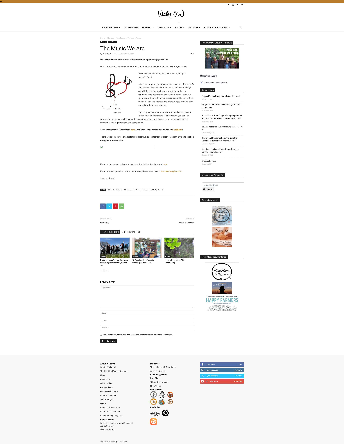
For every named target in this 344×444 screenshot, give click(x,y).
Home (102, 38)
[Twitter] (237, 5)
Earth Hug (104, 222)
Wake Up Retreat (157, 190)
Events (103, 403)
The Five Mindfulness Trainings (114, 371)
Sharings (147, 27)
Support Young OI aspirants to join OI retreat (221, 96)
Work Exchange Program (111, 415)
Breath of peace (209, 161)
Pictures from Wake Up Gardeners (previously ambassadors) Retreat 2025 (114, 262)
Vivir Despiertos (107, 429)
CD (109, 190)
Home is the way (186, 222)
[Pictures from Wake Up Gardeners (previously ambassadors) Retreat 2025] (115, 248)
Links (102, 375)
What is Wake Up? (108, 367)
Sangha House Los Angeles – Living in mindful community (221, 105)
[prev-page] (102, 270)
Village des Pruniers (159, 382)
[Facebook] (228, 5)
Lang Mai (154, 378)
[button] (240, 27)
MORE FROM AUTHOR (131, 232)
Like (240, 364)
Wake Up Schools (158, 371)
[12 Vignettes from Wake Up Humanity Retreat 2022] (147, 248)
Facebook (177, 129)
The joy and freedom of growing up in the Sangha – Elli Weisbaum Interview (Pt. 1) (219, 139)
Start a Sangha (106, 399)
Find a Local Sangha (109, 391)
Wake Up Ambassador (110, 407)
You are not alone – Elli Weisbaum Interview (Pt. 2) (222, 128)
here (133, 129)
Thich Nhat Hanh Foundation (163, 367)
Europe (178, 27)
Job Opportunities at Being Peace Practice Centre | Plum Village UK (220, 150)
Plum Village (155, 386)
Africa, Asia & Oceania (216, 27)
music (131, 190)
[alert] (222, 82)
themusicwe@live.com (171, 171)
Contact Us (105, 379)
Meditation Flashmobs (110, 411)
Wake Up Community (110, 54)
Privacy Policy (106, 383)
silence (146, 190)
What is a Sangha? (108, 395)
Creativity (116, 190)
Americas (193, 27)
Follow (239, 370)
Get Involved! (131, 27)
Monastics (163, 27)
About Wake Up (110, 27)
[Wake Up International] (172, 15)
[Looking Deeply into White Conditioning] (179, 248)
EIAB (124, 190)
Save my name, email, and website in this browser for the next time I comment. (137, 335)
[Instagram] (233, 5)
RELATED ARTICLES (110, 232)
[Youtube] (242, 5)
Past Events (121, 38)
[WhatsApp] (121, 206)
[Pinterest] (115, 206)
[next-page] (106, 270)
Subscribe (208, 189)
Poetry (138, 190)
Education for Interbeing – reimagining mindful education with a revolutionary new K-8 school (222, 117)
